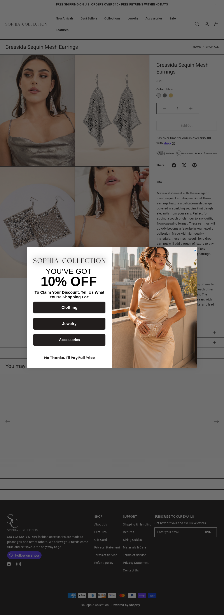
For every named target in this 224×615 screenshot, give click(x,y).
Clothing (69, 307)
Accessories (69, 340)
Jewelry (69, 324)
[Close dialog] (195, 250)
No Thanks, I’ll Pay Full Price (69, 357)
